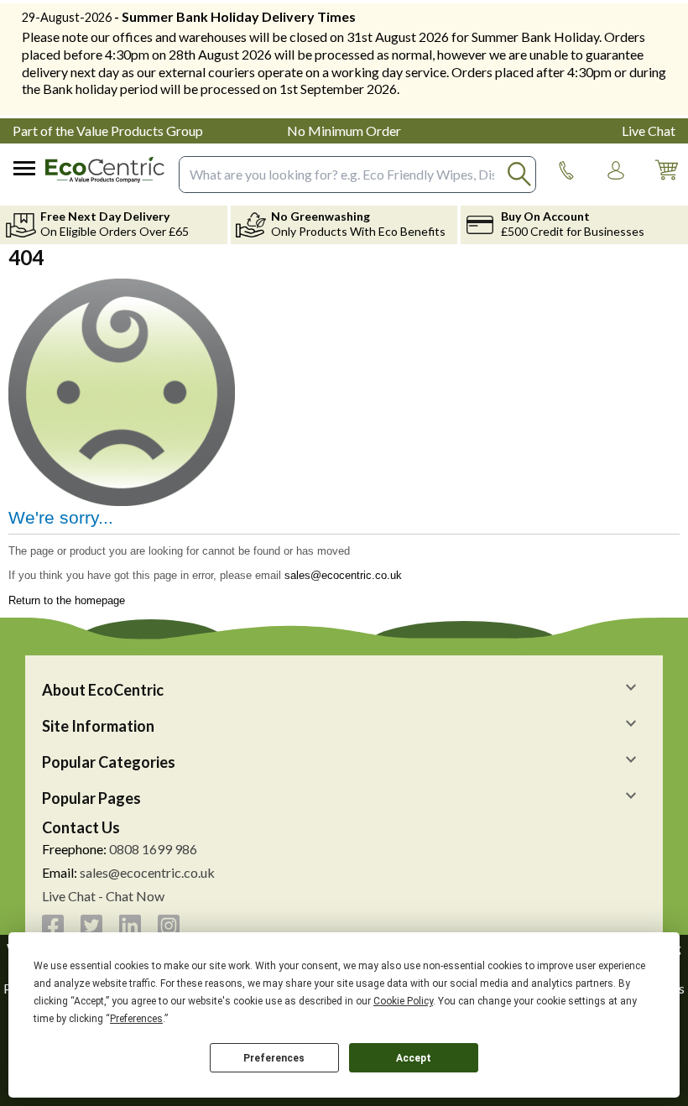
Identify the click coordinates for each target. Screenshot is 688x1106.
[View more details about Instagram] (169, 925)
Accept (413, 1058)
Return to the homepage (66, 600)
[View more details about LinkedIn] (130, 925)
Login (616, 186)
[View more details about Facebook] (53, 925)
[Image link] (566, 170)
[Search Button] (519, 174)
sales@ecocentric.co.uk (343, 575)
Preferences (274, 1058)
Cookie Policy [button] (403, 1001)
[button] (615, 170)
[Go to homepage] (104, 170)
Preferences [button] (136, 1019)
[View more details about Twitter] (91, 925)
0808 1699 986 (153, 849)
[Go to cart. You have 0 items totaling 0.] (666, 182)
